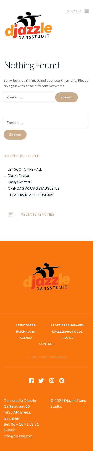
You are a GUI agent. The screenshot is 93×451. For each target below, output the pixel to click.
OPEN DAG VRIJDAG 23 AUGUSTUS (33, 188)
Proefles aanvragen (67, 325)
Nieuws (67, 337)
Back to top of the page (48, 357)
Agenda (26, 337)
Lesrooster (25, 325)
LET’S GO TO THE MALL (25, 169)
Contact (46, 344)
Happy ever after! (19, 182)
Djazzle (75, 11)
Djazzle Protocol (67, 331)
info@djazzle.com (18, 436)
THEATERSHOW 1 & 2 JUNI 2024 (30, 195)
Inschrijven (25, 331)
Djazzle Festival (19, 176)
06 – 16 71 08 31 (25, 424)
